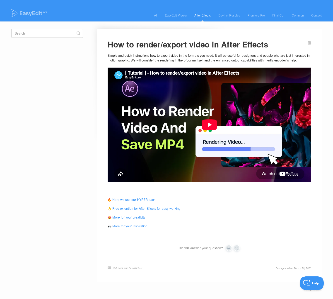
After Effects (202, 15)
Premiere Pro (256, 15)
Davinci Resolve (229, 15)
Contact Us (136, 268)
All (155, 15)
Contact (316, 15)
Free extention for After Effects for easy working (146, 208)
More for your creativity (128, 217)
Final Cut (278, 15)
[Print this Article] (309, 43)
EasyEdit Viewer (176, 15)
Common (298, 15)
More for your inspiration (129, 226)
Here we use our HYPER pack (133, 199)
